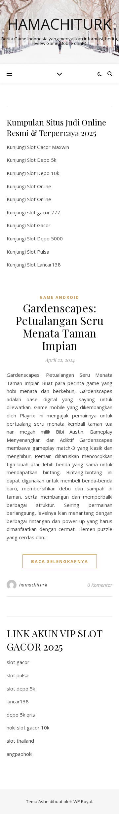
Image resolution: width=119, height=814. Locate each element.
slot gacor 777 (43, 212)
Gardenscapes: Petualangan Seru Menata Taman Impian (60, 327)
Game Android (59, 297)
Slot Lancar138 (44, 264)
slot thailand (20, 740)
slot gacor (18, 662)
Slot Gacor (39, 225)
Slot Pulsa (38, 251)
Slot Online (39, 186)
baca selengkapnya (59, 561)
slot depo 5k (21, 688)
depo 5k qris (21, 714)
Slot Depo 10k (43, 173)
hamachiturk (33, 585)
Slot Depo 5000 (45, 238)
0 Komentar (99, 585)
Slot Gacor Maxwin (48, 147)
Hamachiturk (59, 24)
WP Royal (82, 801)
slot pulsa (17, 675)
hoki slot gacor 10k (28, 727)
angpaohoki (19, 754)
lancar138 (18, 701)
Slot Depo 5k (41, 160)
